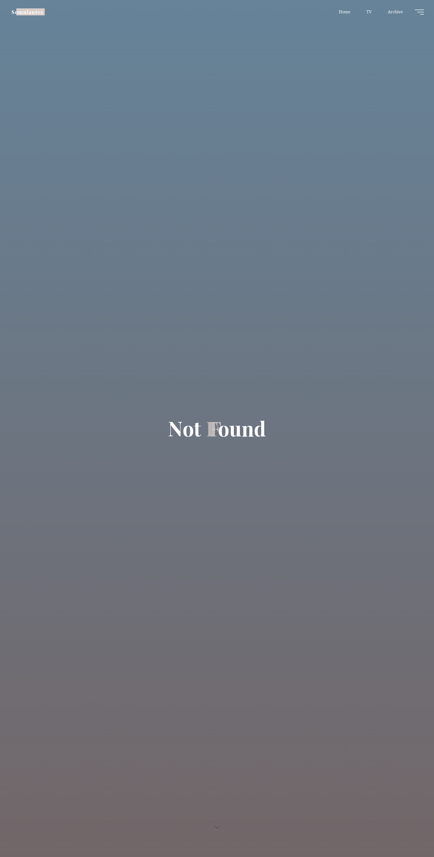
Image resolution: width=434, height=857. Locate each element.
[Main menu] (419, 12)
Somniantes (27, 11)
